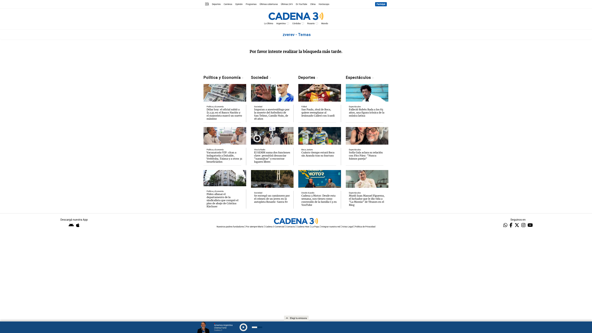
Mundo (324, 23)
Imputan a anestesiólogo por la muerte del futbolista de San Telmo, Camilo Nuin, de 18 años (271, 114)
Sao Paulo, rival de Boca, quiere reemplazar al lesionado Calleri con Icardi (318, 112)
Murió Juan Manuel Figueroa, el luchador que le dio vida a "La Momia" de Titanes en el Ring (366, 200)
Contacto (290, 226)
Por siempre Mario (254, 226)
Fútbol (304, 106)
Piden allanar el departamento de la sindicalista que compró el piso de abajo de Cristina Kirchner (222, 200)
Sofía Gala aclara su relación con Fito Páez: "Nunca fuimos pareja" (366, 155)
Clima (313, 4)
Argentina (281, 23)
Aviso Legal (347, 226)
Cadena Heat (303, 226)
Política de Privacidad (365, 226)
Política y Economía (223, 77)
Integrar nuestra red (330, 226)
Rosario (311, 23)
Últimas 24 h (287, 4)
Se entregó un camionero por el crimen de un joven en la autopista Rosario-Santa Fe (272, 198)
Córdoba (296, 23)
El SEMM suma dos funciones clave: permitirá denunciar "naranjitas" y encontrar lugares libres (272, 157)
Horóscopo (324, 4)
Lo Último (268, 23)
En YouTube (301, 4)
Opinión (239, 4)
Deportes (216, 4)
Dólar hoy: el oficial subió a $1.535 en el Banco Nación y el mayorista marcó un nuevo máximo (224, 114)
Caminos (228, 4)
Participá (381, 4)
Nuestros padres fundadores (230, 226)
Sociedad (260, 77)
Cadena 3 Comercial (274, 226)
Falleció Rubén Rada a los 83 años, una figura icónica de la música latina (366, 112)
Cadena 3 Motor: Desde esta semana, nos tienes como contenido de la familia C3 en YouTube (319, 200)
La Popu (315, 226)
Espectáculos (359, 77)
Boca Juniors (307, 149)
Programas (251, 4)
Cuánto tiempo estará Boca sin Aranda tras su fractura (317, 154)
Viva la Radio (259, 149)
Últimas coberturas (269, 4)
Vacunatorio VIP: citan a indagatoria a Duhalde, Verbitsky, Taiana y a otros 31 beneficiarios (224, 157)
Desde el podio (307, 193)
